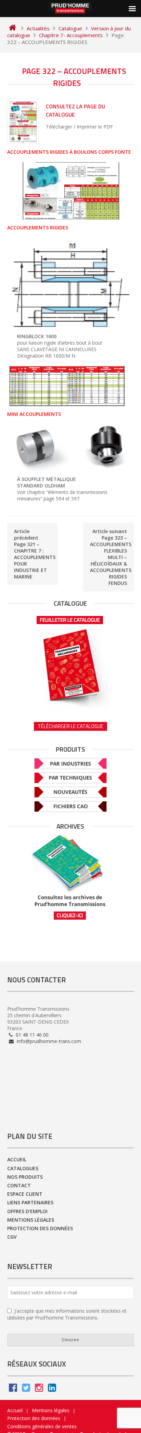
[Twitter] (26, 1389)
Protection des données (40, 1228)
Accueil (16, 1159)
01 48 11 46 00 (31, 1034)
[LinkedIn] (52, 1389)
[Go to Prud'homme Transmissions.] (12, 28)
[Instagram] (39, 1389)
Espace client (24, 1194)
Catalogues (22, 1168)
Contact (19, 1185)
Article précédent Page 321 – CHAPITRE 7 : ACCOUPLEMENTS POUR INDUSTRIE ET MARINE (34, 554)
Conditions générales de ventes (42, 1426)
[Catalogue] (70, 660)
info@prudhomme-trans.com (48, 1041)
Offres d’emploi (27, 1211)
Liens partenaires (30, 1202)
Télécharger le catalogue (70, 726)
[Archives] (70, 877)
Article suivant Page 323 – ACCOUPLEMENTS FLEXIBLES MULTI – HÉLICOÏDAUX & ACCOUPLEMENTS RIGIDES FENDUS (110, 557)
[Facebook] (13, 1389)
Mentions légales (30, 1220)
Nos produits (25, 1177)
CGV (12, 1237)
